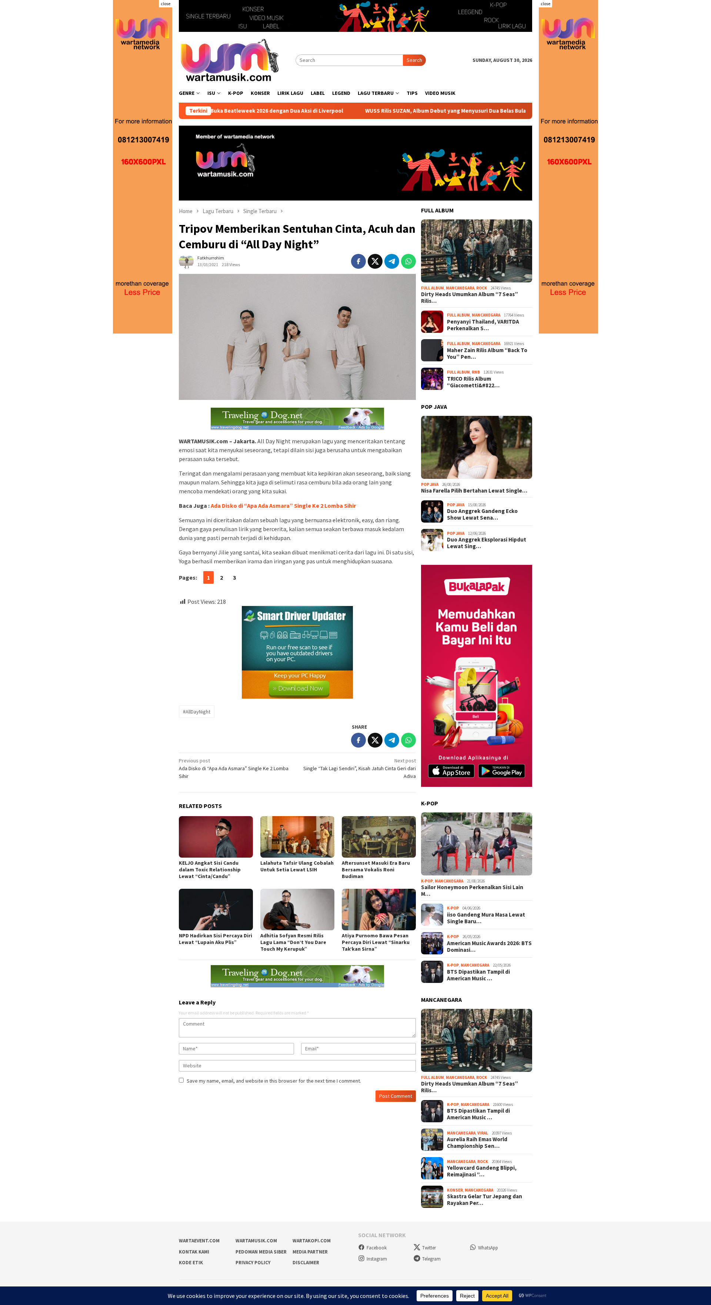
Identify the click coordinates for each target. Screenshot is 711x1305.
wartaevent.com (199, 1241)
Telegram (431, 1259)
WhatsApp (488, 1248)
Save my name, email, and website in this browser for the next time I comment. (274, 1080)
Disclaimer (306, 1262)
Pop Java (429, 484)
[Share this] (358, 261)
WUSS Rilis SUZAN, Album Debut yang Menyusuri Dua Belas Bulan (393, 110)
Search (414, 60)
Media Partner (310, 1252)
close (165, 3)
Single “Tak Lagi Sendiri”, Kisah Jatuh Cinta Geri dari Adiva (359, 768)
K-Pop (427, 881)
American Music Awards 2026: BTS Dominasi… (489, 946)
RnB (476, 372)
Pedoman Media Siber (261, 1252)
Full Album (432, 288)
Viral (482, 1133)
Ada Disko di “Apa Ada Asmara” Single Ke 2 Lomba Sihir (283, 505)
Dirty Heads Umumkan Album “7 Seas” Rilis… (469, 297)
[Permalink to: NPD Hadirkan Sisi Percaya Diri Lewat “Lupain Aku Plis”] (216, 909)
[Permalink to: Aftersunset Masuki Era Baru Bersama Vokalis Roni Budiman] (379, 837)
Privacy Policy (253, 1262)
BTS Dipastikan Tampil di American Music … (478, 975)
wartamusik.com (256, 1241)
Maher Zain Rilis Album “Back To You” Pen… (487, 353)
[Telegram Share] (391, 261)
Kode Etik (191, 1262)
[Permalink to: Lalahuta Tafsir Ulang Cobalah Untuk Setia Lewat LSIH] (297, 837)
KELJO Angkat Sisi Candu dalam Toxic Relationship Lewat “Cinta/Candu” (210, 869)
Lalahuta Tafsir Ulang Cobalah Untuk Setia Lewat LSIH (297, 866)
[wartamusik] (230, 59)
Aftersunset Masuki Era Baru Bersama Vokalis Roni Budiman (376, 869)
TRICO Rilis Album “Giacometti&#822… (473, 382)
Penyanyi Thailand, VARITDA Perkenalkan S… (483, 325)
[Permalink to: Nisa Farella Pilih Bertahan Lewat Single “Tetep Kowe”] (476, 447)
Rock (481, 288)
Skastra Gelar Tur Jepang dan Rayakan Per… (484, 1199)
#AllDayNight (196, 711)
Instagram (377, 1259)
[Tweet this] (375, 261)
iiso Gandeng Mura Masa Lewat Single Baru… (486, 918)
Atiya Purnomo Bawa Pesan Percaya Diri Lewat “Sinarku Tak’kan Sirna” (376, 942)
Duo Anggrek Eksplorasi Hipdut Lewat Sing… (486, 543)
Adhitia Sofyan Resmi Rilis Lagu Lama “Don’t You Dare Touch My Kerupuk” (293, 942)
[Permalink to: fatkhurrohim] (186, 261)
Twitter (429, 1248)
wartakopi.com (312, 1241)
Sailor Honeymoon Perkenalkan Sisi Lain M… (472, 890)
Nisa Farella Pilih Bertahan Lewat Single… (474, 490)
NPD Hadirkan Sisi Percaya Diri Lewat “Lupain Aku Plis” (215, 938)
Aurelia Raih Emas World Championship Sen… (477, 1142)
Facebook (377, 1248)
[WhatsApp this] (408, 261)
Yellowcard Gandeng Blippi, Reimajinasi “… (482, 1171)
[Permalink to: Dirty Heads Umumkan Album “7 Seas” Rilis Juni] (476, 250)
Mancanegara (460, 288)
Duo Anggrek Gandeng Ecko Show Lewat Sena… (482, 514)
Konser (455, 1190)
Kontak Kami (194, 1252)
